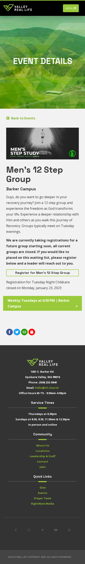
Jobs (43, 467)
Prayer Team (42, 498)
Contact (42, 461)
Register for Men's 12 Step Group (42, 273)
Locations (43, 451)
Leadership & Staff (42, 456)
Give (43, 487)
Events (42, 493)
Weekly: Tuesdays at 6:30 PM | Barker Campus (39, 303)
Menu (70, 8)
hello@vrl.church (47, 388)
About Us (42, 445)
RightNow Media (42, 503)
